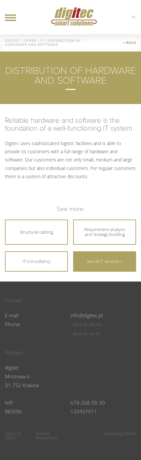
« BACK (129, 42)
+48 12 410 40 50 (85, 324)
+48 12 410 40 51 (85, 334)
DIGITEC (12, 40)
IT (42, 40)
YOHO (130, 433)
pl (134, 17)
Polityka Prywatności (46, 436)
